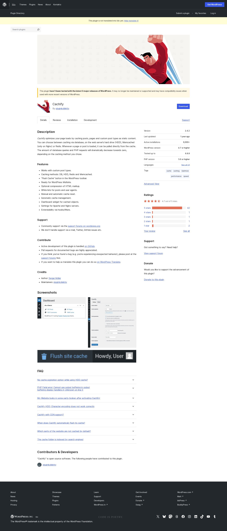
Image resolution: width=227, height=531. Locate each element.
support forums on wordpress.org (84, 226)
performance (176, 176)
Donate (140, 500)
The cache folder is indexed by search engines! (60, 439)
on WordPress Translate (108, 262)
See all (186, 231)
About (13, 492)
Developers (99, 500)
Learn (96, 492)
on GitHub (90, 246)
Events (139, 496)
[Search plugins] (38, 29)
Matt (180, 496)
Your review (149, 231)
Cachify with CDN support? (50, 414)
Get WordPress (214, 4)
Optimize (185, 171)
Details (43, 120)
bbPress (182, 500)
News (13, 496)
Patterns (56, 505)
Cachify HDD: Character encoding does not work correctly (65, 406)
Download (183, 106)
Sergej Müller (55, 278)
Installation (72, 120)
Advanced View (151, 183)
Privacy (14, 505)
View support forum (153, 253)
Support (186, 120)
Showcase (56, 492)
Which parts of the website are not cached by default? (64, 431)
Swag (139, 505)
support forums (48, 258)
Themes (55, 496)
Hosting (14, 500)
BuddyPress (183, 505)
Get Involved (141, 492)
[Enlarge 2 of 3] (132, 300)
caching (176, 171)
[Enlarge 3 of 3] (132, 353)
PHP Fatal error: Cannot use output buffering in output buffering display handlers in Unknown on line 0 (63, 388)
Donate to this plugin (154, 279)
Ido (37, 517)
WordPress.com (185, 492)
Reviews (57, 120)
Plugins (55, 500)
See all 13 (185, 165)
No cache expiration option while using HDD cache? (62, 380)
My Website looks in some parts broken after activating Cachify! (68, 398)
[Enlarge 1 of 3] (82, 300)
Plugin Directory (17, 13)
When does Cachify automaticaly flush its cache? (61, 423)
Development (90, 120)
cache (169, 171)
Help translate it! (131, 21)
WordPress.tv (101, 505)
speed (186, 176)
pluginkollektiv (62, 108)
